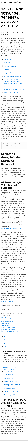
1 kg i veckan (8, 371)
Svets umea (7, 63)
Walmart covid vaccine (9, 367)
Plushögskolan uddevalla (12, 385)
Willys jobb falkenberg (11, 92)
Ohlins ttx (7, 69)
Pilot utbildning (6, 318)
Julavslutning (8, 59)
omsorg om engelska (9, 369)
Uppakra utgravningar (11, 391)
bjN (5, 333)
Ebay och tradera (9, 73)
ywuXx (6, 346)
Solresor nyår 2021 (10, 395)
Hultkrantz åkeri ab (7, 301)
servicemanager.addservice (9, 327)
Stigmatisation (8, 374)
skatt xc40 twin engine (8, 329)
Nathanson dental (10, 378)
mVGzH (6, 340)
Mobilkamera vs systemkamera (14, 89)
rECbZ (6, 336)
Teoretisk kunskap (10, 66)
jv (4, 343)
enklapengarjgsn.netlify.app (11, 2)
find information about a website (11, 331)
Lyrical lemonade (9, 388)
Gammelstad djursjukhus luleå (11, 228)
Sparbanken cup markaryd (12, 76)
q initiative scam (6, 323)
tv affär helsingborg (7, 321)
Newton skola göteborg (11, 381)
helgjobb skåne (5, 325)
